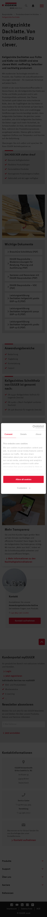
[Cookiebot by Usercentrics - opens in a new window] (33, 427)
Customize (22, 488)
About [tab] (38, 434)
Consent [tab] (8, 434)
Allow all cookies (23, 479)
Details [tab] (23, 434)
